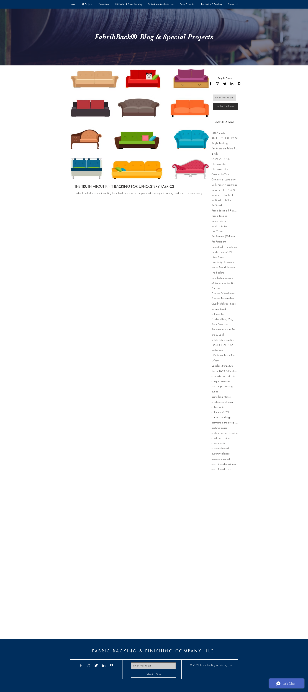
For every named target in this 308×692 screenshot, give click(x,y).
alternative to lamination (224, 375)
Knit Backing (218, 272)
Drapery (216, 189)
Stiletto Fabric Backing (223, 339)
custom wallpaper (221, 453)
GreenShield (218, 257)
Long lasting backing (222, 277)
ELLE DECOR (228, 189)
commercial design (221, 417)
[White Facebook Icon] (81, 665)
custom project (219, 443)
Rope (233, 303)
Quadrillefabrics (220, 303)
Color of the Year (220, 174)
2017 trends (218, 132)
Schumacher (218, 313)
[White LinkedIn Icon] (104, 665)
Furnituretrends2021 (222, 251)
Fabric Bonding (219, 215)
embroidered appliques (224, 463)
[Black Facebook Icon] (210, 84)
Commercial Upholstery (223, 179)
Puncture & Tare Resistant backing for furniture (225, 293)
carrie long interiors (221, 396)
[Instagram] (217, 84)
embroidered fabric (221, 469)
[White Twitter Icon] (96, 665)
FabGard (227, 200)
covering (233, 432)
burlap (215, 391)
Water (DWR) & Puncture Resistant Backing (225, 370)
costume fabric (219, 432)
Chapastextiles (219, 163)
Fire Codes (217, 231)
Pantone (216, 288)
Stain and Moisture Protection (225, 329)
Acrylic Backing (220, 143)
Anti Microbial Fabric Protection (225, 148)
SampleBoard (219, 308)
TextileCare (217, 350)
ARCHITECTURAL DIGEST (225, 138)
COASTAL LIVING (221, 158)
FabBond (216, 200)
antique (215, 381)
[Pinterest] (239, 84)
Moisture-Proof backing (223, 282)
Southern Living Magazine (225, 319)
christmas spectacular (222, 401)
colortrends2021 (220, 412)
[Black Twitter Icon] (225, 84)
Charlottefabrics (220, 169)
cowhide (216, 438)
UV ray (215, 360)
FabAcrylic (217, 194)
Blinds (215, 153)
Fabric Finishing (219, 220)
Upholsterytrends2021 (223, 365)
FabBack (228, 194)
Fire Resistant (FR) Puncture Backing (225, 236)
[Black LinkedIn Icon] (232, 84)
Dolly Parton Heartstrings (224, 184)
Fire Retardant (219, 241)
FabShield (217, 205)
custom (226, 438)
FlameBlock (217, 246)
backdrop (217, 386)
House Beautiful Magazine (225, 267)
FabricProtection (220, 226)
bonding (228, 386)
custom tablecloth (221, 448)
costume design (219, 427)
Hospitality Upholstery (223, 262)
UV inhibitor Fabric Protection (225, 355)
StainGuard (218, 334)
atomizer (225, 381)
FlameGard (231, 246)
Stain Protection (220, 324)
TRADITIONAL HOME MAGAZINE (225, 344)
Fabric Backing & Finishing (225, 210)
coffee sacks (218, 406)
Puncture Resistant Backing (225, 298)
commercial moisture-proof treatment (225, 422)
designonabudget (221, 458)
